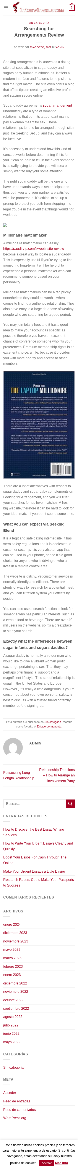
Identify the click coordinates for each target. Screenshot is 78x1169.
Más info (61, 1163)
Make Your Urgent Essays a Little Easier (34, 871)
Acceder (9, 1093)
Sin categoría (39, 23)
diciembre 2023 (15, 933)
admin (60, 47)
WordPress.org (14, 1118)
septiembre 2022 (16, 1008)
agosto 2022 (12, 1017)
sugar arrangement (57, 105)
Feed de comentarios (19, 1110)
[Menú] (5, 7)
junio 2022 (11, 1033)
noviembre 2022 (15, 991)
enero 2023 (12, 975)
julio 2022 (10, 1025)
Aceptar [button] (47, 1163)
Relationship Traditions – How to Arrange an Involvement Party (57, 775)
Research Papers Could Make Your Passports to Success (38, 882)
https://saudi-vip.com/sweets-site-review (33, 248)
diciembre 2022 (15, 983)
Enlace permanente (49, 726)
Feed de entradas (16, 1101)
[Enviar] (70, 803)
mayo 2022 (11, 1042)
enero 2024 (12, 924)
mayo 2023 (11, 949)
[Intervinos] (38, 8)
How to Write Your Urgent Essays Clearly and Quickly (38, 846)
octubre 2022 (13, 1000)
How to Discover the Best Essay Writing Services (33, 832)
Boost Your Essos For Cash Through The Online (35, 860)
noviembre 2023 (15, 941)
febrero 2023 (13, 966)
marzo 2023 (12, 958)
